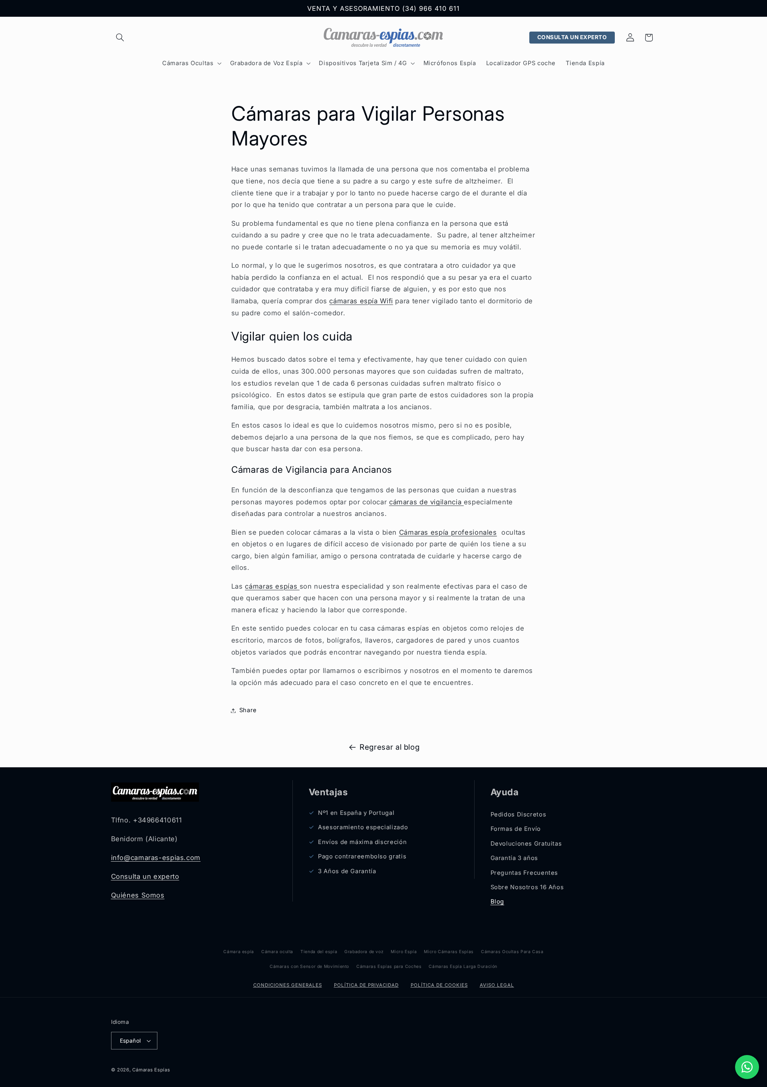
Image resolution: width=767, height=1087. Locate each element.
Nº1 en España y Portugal (356, 812)
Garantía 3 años (514, 858)
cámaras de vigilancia (426, 502)
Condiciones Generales (287, 985)
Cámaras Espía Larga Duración (463, 966)
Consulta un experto (145, 876)
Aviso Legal (497, 985)
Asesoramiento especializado (363, 827)
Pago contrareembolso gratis (362, 856)
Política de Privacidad (366, 985)
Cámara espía (238, 951)
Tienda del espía (318, 951)
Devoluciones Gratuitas (526, 843)
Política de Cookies (439, 985)
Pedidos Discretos (518, 814)
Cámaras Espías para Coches (388, 966)
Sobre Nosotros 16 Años (527, 887)
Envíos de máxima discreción (362, 842)
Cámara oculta (277, 951)
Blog (498, 901)
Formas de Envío (516, 828)
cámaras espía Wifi (361, 301)
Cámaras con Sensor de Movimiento (309, 966)
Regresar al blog (389, 747)
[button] (120, 37)
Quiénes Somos (138, 895)
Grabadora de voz (364, 951)
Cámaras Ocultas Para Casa (512, 951)
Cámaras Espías (151, 1070)
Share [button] (248, 710)
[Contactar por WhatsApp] (747, 1067)
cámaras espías (272, 586)
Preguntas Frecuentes (524, 872)
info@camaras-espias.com (156, 858)
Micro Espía (404, 951)
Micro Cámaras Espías (449, 951)
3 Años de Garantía (347, 871)
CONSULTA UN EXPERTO (572, 37)
